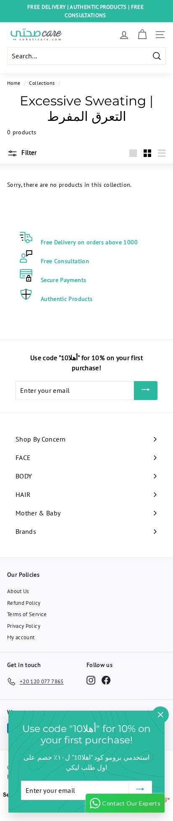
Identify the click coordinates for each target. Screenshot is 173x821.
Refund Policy (24, 603)
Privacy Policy (23, 626)
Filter (28, 153)
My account (21, 637)
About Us (18, 591)
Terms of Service (27, 614)
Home (13, 83)
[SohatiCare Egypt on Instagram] (90, 680)
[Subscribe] (145, 390)
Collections (42, 83)
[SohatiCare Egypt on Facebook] (106, 680)
